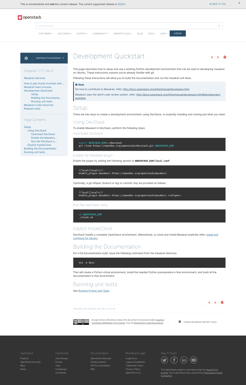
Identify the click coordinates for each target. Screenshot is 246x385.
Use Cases (64, 33)
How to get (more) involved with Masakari (48, 83)
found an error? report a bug (200, 322)
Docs (151, 33)
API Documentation (100, 365)
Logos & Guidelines (135, 362)
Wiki (93, 369)
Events (81, 33)
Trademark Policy (134, 365)
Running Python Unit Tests (93, 290)
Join (163, 33)
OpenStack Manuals (101, 358)
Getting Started (98, 362)
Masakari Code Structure (38, 104)
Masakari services (34, 77)
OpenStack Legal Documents (148, 323)
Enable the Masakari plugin (47, 137)
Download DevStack (43, 134)
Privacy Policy (133, 369)
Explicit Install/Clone (39, 144)
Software (45, 33)
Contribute (60, 372)
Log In (177, 33)
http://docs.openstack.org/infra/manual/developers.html (156, 89)
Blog (140, 33)
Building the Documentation (47, 97)
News (23, 369)
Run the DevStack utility (45, 141)
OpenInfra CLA (133, 372)
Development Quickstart (38, 90)
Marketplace (122, 33)
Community (100, 33)
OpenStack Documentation (48, 58)
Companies (61, 369)
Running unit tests (41, 101)
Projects (24, 358)
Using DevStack (37, 130)
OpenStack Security (30, 362)
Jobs (57, 365)
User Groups (61, 358)
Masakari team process (37, 86)
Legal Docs (131, 358)
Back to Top (219, 4)
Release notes (32, 108)
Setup (34, 94)
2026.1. (122, 4)
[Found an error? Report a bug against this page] (224, 57)
